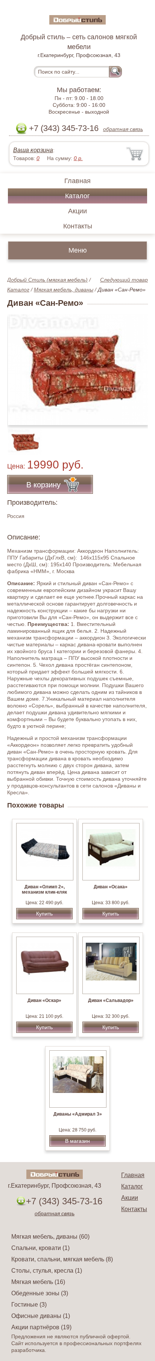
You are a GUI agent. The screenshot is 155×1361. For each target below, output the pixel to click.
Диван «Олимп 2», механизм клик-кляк (44, 889)
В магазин (77, 1141)
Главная (77, 181)
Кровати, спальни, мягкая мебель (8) (62, 1259)
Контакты (77, 226)
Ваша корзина (33, 150)
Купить (44, 914)
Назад (19, 365)
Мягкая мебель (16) (38, 1282)
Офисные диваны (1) (40, 1316)
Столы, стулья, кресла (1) (46, 1270)
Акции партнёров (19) (41, 1327)
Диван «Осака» (111, 886)
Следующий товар (124, 280)
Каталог (77, 196)
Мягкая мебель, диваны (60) (50, 1236)
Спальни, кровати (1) (40, 1248)
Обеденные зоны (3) (39, 1293)
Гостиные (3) (29, 1304)
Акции (77, 211)
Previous (21, 438)
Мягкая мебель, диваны (63, 290)
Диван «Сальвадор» (111, 1000)
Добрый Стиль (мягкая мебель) (47, 280)
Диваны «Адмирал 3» (77, 1114)
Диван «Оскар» (44, 1000)
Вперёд (135, 365)
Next (139, 438)
